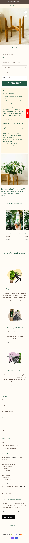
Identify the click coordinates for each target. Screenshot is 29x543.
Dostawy (4, 421)
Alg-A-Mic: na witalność (13, 234)
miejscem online (11, 457)
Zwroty (4, 424)
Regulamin (5, 430)
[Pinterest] (10, 494)
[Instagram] (6, 494)
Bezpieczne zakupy (7, 427)
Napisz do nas (14, 386)
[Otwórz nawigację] (2, 6)
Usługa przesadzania (7, 411)
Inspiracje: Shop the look (9, 448)
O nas (3, 400)
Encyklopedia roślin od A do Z (10, 445)
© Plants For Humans (14, 525)
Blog (3, 442)
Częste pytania (6, 406)
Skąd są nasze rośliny (8, 403)
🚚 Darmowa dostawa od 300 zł (14, 1)
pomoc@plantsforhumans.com (10, 484)
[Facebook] (2, 494)
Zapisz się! (8, 517)
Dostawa (19, 343)
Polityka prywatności (7, 433)
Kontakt (4, 409)
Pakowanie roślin (11, 343)
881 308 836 (22, 486)
